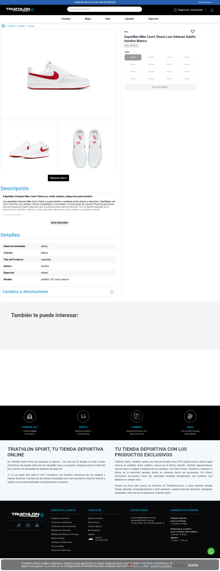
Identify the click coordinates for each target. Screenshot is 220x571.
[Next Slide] (216, 353)
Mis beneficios (205, 2)
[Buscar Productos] (138, 9)
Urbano (31, 26)
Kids (108, 18)
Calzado (21, 26)
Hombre (66, 18)
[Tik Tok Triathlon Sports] (19, 526)
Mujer (88, 18)
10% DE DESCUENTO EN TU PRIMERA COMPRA (95, 2)
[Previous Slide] (4, 353)
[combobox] (104, 10)
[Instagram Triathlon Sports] (27, 526)
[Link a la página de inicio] (3, 26)
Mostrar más (58, 177)
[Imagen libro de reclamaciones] (91, 540)
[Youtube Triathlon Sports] (37, 526)
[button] (44, 376)
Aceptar (193, 564)
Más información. (161, 566)
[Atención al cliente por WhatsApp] (211, 552)
